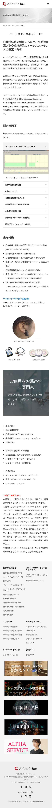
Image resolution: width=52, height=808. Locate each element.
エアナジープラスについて (12, 631)
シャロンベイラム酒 (10, 655)
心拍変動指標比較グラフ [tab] (14, 198)
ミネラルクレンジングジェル (36, 627)
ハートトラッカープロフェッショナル (14, 590)
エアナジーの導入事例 (11, 639)
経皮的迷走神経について (35, 580)
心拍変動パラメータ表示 (12, 602)
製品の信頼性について (11, 594)
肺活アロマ (30, 655)
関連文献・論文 (8, 611)
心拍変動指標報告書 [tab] (13, 211)
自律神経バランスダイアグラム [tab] (17, 204)
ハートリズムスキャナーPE (13, 577)
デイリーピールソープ (34, 639)
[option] (26, 162)
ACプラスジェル (32, 635)
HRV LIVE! (7, 581)
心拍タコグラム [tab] (11, 191)
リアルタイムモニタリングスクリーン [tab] (20, 146)
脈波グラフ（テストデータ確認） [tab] (18, 224)
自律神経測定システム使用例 (13, 606)
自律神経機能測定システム (12, 573)
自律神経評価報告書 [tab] (13, 185)
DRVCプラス (30, 631)
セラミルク (30, 643)
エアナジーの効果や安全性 (12, 635)
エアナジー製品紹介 (10, 627)
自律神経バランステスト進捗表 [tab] (17, 217)
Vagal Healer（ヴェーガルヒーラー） (36, 576)
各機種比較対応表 (9, 598)
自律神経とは (8, 615)
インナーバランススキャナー (13, 585)
